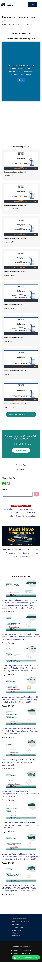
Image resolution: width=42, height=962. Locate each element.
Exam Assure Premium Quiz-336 (15, 172)
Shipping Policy (17, 927)
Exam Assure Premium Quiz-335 (15, 205)
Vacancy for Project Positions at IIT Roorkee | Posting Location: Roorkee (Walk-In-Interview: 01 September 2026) (20, 793)
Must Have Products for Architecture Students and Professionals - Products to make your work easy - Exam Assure (21, 553)
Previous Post (21, 465)
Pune (23, 512)
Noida (16, 509)
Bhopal (19, 516)
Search (4, 489)
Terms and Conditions (19, 919)
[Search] (36, 494)
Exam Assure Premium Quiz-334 (15, 238)
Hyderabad (31, 512)
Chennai (9, 512)
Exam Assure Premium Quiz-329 (15, 404)
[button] (40, 4)
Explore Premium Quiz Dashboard (21, 415)
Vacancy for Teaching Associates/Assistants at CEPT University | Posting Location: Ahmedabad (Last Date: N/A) (20, 825)
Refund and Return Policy (21, 922)
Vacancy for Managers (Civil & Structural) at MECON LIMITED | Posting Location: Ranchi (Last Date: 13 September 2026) (20, 731)
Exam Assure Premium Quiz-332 (15, 304)
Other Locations (29, 516)
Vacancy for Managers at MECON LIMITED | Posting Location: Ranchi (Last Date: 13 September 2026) (18, 762)
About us (15, 933)
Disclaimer (16, 924)
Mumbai (33, 509)
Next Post (21, 469)
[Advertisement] (21, 124)
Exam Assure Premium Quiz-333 (15, 271)
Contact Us (16, 936)
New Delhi (8, 509)
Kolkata (16, 512)
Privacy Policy (16, 930)
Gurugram (24, 509)
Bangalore (10, 516)
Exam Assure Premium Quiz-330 (15, 370)
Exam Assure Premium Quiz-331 (15, 337)
